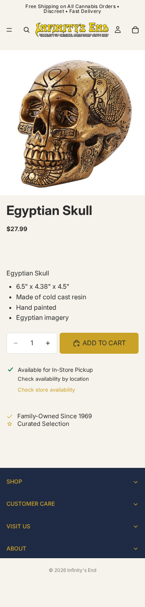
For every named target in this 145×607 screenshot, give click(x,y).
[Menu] (9, 30)
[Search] (26, 30)
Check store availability (46, 389)
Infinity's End (81, 570)
